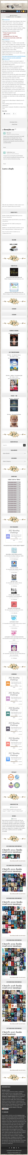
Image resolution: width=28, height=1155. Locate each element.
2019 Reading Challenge (14, 724)
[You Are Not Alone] (15, 928)
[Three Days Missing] (18, 1007)
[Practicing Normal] (12, 1054)
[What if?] (21, 914)
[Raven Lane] (12, 952)
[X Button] (17, 11)
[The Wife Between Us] (15, 1021)
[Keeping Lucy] (15, 956)
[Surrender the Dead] (3, 910)
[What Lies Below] (24, 1016)
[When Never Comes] (15, 994)
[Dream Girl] (6, 886)
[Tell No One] (9, 970)
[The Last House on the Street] (12, 858)
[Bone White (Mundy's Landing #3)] (9, 1058)
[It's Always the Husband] (18, 994)
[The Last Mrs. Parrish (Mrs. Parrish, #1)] (18, 1003)
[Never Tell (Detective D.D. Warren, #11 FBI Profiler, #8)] (3, 994)
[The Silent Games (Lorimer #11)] (24, 1021)
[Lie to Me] (18, 1016)
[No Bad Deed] (21, 928)
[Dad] (6, 877)
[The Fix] (18, 1021)
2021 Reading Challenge (14, 693)
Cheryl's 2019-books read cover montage (12, 944)
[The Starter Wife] (9, 956)
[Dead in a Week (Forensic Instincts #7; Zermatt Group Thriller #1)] (6, 994)
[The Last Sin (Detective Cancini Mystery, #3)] (9, 1063)
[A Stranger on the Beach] (9, 961)
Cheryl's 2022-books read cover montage (12, 850)
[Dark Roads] (9, 886)
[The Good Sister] (18, 882)
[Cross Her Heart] (3, 1003)
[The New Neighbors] (6, 1003)
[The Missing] (18, 1040)
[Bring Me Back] (21, 1016)
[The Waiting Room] (9, 994)
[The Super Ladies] (3, 1012)
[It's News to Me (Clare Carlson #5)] (6, 858)
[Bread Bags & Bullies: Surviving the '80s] (21, 952)
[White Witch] (6, 1021)
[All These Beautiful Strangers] (6, 1007)
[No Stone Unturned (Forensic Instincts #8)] (3, 933)
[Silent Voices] (12, 956)
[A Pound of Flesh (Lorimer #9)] (6, 1045)
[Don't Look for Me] (18, 915)
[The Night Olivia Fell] (18, 970)
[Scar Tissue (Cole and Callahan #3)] (9, 1008)
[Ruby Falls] (15, 886)
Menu (4, 11)
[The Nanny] (6, 956)
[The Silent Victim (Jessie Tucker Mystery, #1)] (24, 924)
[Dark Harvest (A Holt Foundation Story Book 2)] (18, 1049)
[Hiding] (12, 1016)
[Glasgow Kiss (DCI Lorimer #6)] (15, 1054)
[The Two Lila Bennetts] (3, 961)
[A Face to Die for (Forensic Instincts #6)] (3, 1054)
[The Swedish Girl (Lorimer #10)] (12, 1040)
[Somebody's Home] (15, 858)
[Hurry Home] (18, 919)
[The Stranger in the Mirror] (3, 891)
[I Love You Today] (21, 1058)
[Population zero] (9, 882)
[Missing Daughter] (3, 877)
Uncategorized (14, 15)
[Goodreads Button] (21, 11)
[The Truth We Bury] (6, 1054)
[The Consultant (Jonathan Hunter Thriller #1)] (15, 1012)
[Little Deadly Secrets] (15, 910)
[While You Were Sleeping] (3, 1063)
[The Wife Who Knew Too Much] (3, 924)
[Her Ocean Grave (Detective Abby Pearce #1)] (3, 886)
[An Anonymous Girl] (21, 998)
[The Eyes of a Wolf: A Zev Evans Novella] (18, 1058)
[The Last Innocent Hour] (21, 1063)
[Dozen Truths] (6, 1058)
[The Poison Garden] (15, 952)
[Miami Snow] (3, 1007)
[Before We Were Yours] (6, 998)
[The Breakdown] (3, 1049)
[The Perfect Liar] (9, 974)
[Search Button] (26, 11)
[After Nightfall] (9, 998)
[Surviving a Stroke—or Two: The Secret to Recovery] (18, 1045)
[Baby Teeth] (12, 1007)
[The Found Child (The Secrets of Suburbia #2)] (12, 1003)
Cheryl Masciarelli (14, 534)
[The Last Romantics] (12, 970)
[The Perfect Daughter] (18, 891)
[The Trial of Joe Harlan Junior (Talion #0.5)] (3, 914)
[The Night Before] (24, 961)
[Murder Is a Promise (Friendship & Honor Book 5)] (21, 1012)
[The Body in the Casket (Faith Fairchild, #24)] (15, 1040)
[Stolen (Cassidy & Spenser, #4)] (18, 1063)
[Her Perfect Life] (24, 882)
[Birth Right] (3, 956)
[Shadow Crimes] (3, 1040)
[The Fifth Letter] (15, 1058)
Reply (4, 147)
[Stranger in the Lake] (12, 924)
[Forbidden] (9, 1054)
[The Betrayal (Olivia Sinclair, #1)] (21, 891)
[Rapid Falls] (3, 974)
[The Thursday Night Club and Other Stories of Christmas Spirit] (21, 1040)
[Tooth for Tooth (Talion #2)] (24, 910)
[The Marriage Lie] (6, 1012)
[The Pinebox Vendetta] (6, 924)
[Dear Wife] (21, 961)
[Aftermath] (21, 877)
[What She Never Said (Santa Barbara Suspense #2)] (6, 961)
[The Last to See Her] (9, 910)
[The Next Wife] (24, 886)
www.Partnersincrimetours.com (14, 277)
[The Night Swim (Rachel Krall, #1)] (24, 915)
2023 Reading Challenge (14, 531)
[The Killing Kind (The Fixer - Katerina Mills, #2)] (9, 1067)
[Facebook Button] (19, 11)
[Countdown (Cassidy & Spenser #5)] (24, 1040)
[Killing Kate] (15, 1063)
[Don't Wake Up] (15, 970)
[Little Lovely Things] (3, 965)
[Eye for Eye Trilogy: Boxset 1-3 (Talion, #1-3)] (18, 909)
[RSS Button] (23, 11)
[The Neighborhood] (6, 952)
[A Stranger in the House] (18, 998)
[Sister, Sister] (24, 1045)
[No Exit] (24, 970)
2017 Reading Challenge (14, 754)
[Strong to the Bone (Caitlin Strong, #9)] (9, 1045)
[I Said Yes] (18, 877)
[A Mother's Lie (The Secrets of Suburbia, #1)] (24, 1008)
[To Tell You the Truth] (12, 914)
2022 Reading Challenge (14, 678)
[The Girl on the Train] (24, 1058)
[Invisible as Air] (18, 952)
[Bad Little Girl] (21, 1021)
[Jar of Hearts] (21, 1003)
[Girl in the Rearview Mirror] (12, 961)
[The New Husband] (9, 952)
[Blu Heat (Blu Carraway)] (12, 1058)
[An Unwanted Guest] (15, 1003)
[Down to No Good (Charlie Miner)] (12, 1045)
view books (20, 541)
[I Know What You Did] (21, 886)
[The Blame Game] (3, 858)
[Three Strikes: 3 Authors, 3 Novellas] (9, 1003)
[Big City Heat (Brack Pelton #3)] (21, 1054)
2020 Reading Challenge (14, 709)
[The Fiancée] (18, 886)
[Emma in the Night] (9, 919)
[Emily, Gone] (9, 965)
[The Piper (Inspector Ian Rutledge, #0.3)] (3, 1067)
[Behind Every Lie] (24, 928)
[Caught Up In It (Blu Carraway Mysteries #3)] (6, 970)
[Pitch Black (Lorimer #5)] (24, 1054)
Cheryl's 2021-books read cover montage (12, 870)
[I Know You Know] (3, 998)
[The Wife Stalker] (6, 928)
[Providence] (15, 998)
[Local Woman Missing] (12, 882)
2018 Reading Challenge (14, 739)
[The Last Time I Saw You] (12, 965)
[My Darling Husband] (18, 858)
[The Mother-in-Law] (3, 919)
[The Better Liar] (6, 933)
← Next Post (14, 124)
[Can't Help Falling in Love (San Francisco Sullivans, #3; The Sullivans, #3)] (6, 1049)
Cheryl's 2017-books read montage (12, 1033)
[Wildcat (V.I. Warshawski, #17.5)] (6, 1063)
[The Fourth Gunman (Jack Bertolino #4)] (12, 1021)
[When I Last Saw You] (12, 886)
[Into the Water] (24, 998)
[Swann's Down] (6, 966)
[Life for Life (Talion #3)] (21, 910)
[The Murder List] (18, 956)
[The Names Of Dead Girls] (15, 1045)
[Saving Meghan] (21, 965)
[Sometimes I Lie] (3, 1045)
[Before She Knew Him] (24, 965)
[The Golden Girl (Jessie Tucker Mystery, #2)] (21, 919)
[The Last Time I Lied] (24, 1012)
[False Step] (21, 956)
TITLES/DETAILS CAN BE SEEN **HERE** (14, 545)
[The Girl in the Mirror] (9, 914)
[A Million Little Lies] (15, 919)
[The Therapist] (15, 882)
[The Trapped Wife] (12, 877)
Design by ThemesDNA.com (14, 1152)
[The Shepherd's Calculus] (9, 1021)
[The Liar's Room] (12, 998)
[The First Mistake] (15, 961)
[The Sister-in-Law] (24, 877)
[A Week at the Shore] (9, 924)
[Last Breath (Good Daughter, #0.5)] (21, 1049)
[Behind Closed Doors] (12, 1063)
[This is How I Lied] (15, 924)
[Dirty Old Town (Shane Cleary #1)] (12, 928)
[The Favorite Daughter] (21, 970)
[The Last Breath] (24, 1003)
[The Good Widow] (15, 1016)
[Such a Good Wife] (3, 882)
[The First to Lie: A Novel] (6, 919)
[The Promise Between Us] (3, 1016)
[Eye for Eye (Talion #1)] (6, 915)
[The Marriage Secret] (9, 858)
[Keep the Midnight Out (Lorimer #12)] (9, 1016)
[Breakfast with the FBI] (9, 933)
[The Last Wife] (6, 882)
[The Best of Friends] (9, 891)
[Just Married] (21, 882)
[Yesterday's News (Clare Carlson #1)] (6, 1016)
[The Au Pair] (24, 994)
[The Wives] (18, 924)
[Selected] (9, 1012)
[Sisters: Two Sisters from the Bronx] (12, 919)
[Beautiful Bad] (12, 994)
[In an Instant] (21, 924)
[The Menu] (24, 919)
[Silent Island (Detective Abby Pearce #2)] (15, 877)
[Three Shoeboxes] (3, 1021)
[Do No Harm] (15, 891)
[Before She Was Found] (18, 961)
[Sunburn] (24, 956)
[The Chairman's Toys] (15, 1007)
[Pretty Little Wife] (12, 910)
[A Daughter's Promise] (21, 1045)
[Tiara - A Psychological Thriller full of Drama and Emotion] (12, 975)
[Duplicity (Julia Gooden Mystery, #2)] (24, 1049)
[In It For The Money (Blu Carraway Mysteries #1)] (12, 1049)
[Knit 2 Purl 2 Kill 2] (9, 928)
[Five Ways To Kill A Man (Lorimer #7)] (15, 1049)
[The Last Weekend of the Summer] (21, 1007)
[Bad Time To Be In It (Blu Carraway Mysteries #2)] (18, 1012)
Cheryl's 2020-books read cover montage (12, 902)
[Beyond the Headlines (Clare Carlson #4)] (6, 910)
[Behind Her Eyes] (24, 1063)
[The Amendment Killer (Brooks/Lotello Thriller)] (9, 1040)
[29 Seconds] (24, 952)
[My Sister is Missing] (3, 928)
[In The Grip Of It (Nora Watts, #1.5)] (12, 1012)
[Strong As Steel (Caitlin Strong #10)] (15, 965)
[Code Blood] (3, 1057)
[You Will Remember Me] (12, 891)
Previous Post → (14, 122)
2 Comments (18, 16)
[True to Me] (3, 952)
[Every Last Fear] (6, 891)
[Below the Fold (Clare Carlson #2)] (6, 974)
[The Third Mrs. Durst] (15, 915)
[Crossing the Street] (18, 1054)
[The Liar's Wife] (9, 877)
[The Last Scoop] (18, 928)
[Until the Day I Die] (3, 970)
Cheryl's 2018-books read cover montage (12, 986)
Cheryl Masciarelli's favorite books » (18, 861)
